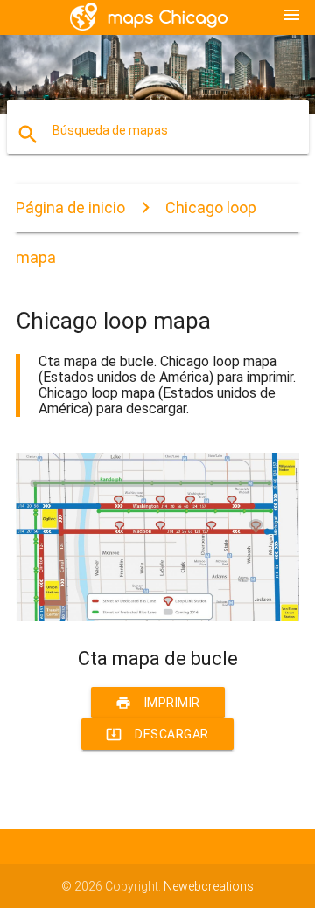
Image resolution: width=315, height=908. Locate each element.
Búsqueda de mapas (110, 130)
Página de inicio (70, 207)
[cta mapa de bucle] (157, 617)
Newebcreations (209, 886)
